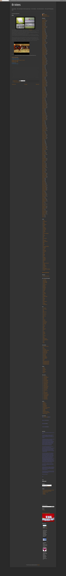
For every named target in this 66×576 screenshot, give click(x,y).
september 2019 (44, 42)
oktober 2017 (44, 62)
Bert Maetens (45, 14)
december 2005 (44, 167)
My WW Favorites (45, 352)
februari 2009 (44, 152)
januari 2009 (44, 153)
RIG (43, 256)
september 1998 (44, 187)
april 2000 (43, 181)
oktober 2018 (44, 52)
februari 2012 (44, 125)
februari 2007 (44, 163)
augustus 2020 (44, 38)
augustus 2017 (44, 64)
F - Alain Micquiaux (45, 387)
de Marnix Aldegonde (46, 233)
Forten (44, 372)
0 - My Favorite (45, 378)
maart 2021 (43, 32)
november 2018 (44, 51)
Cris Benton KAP (45, 408)
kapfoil (44, 244)
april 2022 (43, 25)
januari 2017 (44, 71)
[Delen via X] (22, 80)
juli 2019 (43, 44)
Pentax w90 (44, 251)
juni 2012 (43, 121)
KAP (43, 243)
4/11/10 (44, 220)
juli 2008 (43, 155)
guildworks (44, 240)
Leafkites (44, 409)
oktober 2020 (44, 37)
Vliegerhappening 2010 (46, 362)
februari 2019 (44, 48)
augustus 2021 (44, 27)
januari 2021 (44, 34)
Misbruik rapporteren (45, 272)
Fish (43, 237)
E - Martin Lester (45, 385)
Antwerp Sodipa (45, 282)
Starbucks (44, 410)
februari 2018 (44, 58)
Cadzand (44, 227)
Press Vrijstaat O (45, 357)
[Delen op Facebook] (23, 80)
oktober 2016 (44, 74)
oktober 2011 (44, 129)
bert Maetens (44, 224)
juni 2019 (43, 45)
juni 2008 (43, 156)
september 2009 (44, 149)
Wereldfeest (44, 371)
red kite (44, 255)
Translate (48, 486)
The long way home (45, 339)
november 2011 (44, 128)
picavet (44, 252)
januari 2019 (44, 49)
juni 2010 (43, 140)
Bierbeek (44, 285)
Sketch (44, 359)
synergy (44, 264)
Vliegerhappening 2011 (46, 363)
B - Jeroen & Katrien (45, 382)
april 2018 (43, 57)
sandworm (44, 258)
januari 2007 (44, 164)
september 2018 (44, 53)
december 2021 (44, 26)
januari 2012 (44, 126)
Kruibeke (44, 292)
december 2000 (44, 173)
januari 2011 (43, 133)
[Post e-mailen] (19, 80)
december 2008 (44, 154)
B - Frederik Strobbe (45, 380)
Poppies (44, 332)
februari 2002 (44, 170)
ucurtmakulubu (45, 405)
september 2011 (44, 130)
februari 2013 (44, 113)
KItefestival (44, 247)
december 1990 (44, 189)
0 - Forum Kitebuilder (45, 377)
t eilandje (44, 265)
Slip (43, 334)
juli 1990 (43, 191)
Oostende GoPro (45, 296)
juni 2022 (43, 24)
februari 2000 (44, 183)
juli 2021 (43, 28)
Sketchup (44, 260)
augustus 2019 (44, 43)
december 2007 (44, 158)
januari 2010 (44, 145)
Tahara (44, 337)
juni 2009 (43, 150)
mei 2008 (43, 157)
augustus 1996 (44, 188)
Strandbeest (44, 404)
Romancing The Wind (46, 411)
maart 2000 (43, 182)
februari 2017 (44, 70)
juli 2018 (43, 55)
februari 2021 (44, 33)
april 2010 (43, 142)
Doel (43, 291)
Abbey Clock (44, 280)
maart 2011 (43, 132)
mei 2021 (43, 30)
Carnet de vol (44, 403)
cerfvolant (44, 231)
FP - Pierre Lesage (45, 388)
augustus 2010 (44, 138)
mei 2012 (43, 122)
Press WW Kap (45, 358)
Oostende (44, 295)
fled (43, 239)
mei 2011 (43, 131)
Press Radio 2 (45, 356)
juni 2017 (43, 66)
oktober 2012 (44, 117)
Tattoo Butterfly (45, 338)
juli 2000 (43, 178)
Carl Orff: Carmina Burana (46, 412)
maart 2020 (43, 41)
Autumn (44, 283)
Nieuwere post (14, 84)
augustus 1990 (44, 190)
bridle (43, 226)
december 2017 (44, 60)
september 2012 (44, 118)
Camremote (44, 228)
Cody (43, 232)
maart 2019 (43, 47)
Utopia (44, 342)
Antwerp (44, 510)
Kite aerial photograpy (46, 246)
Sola (43, 261)
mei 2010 (43, 141)
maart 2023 (43, 23)
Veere (43, 302)
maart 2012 (43, 124)
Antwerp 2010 (45, 221)
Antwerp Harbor (45, 281)
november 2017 (44, 61)
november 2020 (44, 36)
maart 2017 (43, 69)
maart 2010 (43, 143)
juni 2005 (43, 168)
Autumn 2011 (44, 284)
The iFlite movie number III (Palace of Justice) (18, 60)
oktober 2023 (44, 21)
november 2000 (44, 174)
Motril (43, 294)
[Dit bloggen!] (21, 80)
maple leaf (44, 250)
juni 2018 (43, 56)
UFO (43, 341)
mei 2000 (43, 180)
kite (43, 245)
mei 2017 (43, 67)
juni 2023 (43, 22)
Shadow (44, 298)
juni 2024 (43, 19)
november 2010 (44, 135)
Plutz (43, 253)
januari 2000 (44, 184)
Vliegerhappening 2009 (46, 361)
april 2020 (43, 40)
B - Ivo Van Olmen (45, 381)
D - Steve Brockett (45, 384)
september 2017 (44, 63)
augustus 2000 (44, 177)
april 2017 (43, 68)
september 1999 (44, 185)
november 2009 (44, 147)
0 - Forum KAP (45, 376)
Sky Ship (44, 333)
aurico (44, 222)
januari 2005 (44, 169)
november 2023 (44, 20)
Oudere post (37, 84)
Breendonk (44, 287)
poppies (44, 254)
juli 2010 (43, 139)
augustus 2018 (44, 54)
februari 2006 (44, 165)
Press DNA (44, 354)
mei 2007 (43, 162)
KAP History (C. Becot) (46, 350)
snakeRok (44, 335)
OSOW (44, 367)
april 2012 (43, 123)
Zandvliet (44, 303)
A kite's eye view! (45, 413)
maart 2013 (43, 112)
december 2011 (44, 127)
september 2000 (44, 176)
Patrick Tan (30, 29)
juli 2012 (43, 120)
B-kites (16, 4)
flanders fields (45, 238)
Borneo (44, 348)
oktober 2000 (44, 175)
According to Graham (45, 346)
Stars (43, 262)
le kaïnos (44, 248)
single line (44, 259)
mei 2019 (43, 46)
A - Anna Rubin (45, 379)
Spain (43, 300)
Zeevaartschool (45, 304)
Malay (43, 249)
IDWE (43, 242)
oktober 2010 (44, 136)
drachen (44, 235)
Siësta (44, 299)
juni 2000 (43, 179)
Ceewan (44, 230)
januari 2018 (44, 59)
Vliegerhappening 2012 (46, 364)
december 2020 (44, 35)
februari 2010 (44, 144)
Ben (43, 347)
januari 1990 (44, 193)
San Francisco (45, 406)
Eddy (43, 236)
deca (43, 234)
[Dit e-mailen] (20, 80)
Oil (43, 330)
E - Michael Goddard (45, 386)
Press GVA (44, 355)
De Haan (44, 289)
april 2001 (43, 172)
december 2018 (44, 50)
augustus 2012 (44, 119)
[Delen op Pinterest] (24, 80)
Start (43, 360)
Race (43, 297)
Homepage (25, 84)
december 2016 (44, 72)
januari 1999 (44, 186)
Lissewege (44, 293)
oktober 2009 (44, 148)
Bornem (44, 225)
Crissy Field (44, 349)
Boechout (44, 286)
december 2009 (44, 146)
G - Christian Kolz (45, 390)
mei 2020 (43, 39)
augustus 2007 (44, 160)
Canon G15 (44, 229)
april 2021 (43, 31)
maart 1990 (43, 192)
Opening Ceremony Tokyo (46, 407)
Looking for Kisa (45, 351)
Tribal (43, 340)
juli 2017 (43, 65)
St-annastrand (45, 301)
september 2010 (44, 137)
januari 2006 (44, 166)
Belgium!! (44, 402)
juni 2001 (43, 171)
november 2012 (44, 116)
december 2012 (44, 115)
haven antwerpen (45, 241)
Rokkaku (44, 257)
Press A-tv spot (45, 353)
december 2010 (44, 134)
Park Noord (44, 369)
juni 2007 (43, 161)
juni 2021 (43, 29)
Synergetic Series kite (46, 263)
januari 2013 (44, 114)
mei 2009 (43, 151)
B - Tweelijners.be (45, 383)
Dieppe (44, 290)
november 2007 (44, 159)
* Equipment (44, 279)
